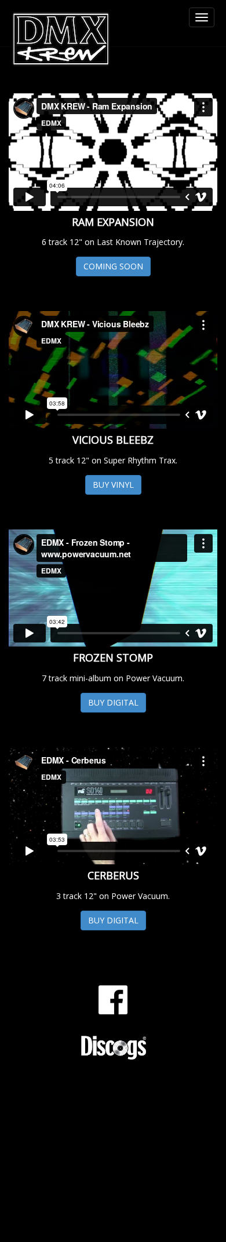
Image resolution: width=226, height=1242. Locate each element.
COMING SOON (113, 266)
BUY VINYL (113, 484)
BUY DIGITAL (113, 702)
